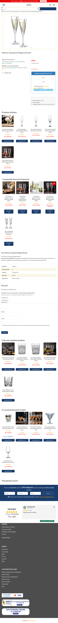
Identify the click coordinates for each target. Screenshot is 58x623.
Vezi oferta (43, 1)
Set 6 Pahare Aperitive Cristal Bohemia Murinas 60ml (36, 428)
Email (3, 318)
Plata (3, 554)
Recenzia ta (4, 302)
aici (2, 69)
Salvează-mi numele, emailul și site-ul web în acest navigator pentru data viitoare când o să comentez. (26, 325)
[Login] (50, 5)
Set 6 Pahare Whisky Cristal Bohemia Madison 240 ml (22, 359)
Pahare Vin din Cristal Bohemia (10, 577)
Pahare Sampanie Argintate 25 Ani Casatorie (9, 233)
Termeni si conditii (6, 529)
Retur (3, 561)
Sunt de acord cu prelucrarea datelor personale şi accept (31, 497)
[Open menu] (4, 5)
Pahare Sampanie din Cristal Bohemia (18, 11)
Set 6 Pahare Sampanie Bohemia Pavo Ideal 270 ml (8, 131)
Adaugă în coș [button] (7, 141)
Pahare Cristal (5, 11)
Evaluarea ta (5, 297)
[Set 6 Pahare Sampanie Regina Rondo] (19, 31)
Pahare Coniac (5, 579)
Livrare (4, 556)
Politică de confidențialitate (9, 532)
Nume (3, 312)
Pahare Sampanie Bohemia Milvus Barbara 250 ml (22, 131)
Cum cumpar (5, 551)
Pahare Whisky (6, 574)
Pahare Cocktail (6, 581)
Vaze (3, 586)
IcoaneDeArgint (6, 537)
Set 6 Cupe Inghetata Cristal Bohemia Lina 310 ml (50, 428)
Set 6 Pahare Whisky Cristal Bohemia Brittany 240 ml (36, 359)
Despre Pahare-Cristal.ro (8, 527)
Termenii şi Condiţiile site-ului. (46, 497)
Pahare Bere (5, 584)
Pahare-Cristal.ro (31, 620)
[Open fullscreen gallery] (34, 46)
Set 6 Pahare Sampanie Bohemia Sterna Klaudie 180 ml (8, 162)
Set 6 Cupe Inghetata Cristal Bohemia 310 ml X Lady (22, 428)
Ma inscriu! (43, 89)
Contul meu (5, 549)
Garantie (4, 559)
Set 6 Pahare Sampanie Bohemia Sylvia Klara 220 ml (50, 131)
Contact (4, 534)
